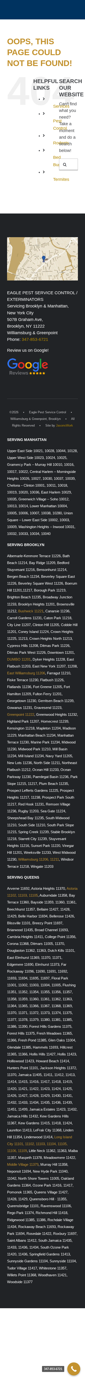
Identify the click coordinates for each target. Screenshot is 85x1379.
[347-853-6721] (73, 1368)
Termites (61, 179)
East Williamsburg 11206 (26, 673)
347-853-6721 (35, 339)
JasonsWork (64, 425)
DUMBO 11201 (19, 659)
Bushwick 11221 (30, 611)
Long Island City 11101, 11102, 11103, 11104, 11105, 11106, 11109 (39, 1144)
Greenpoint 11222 (20, 714)
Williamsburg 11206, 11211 (38, 859)
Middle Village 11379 (22, 1164)
